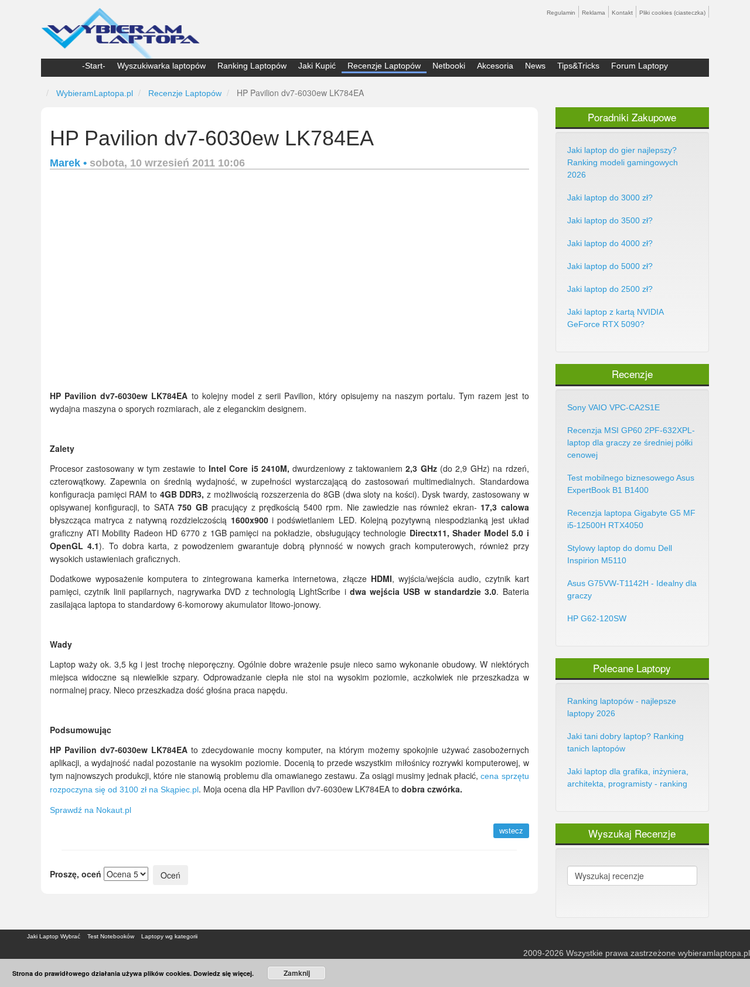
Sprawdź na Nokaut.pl (90, 810)
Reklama (593, 12)
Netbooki (448, 65)
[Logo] (120, 28)
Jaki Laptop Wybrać (53, 936)
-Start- (93, 65)
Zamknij (297, 973)
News (535, 65)
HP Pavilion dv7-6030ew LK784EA (212, 138)
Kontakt (622, 12)
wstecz (511, 830)
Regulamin (561, 12)
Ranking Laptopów (252, 65)
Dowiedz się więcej (222, 973)
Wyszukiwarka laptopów (161, 65)
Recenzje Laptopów (384, 65)
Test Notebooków (110, 936)
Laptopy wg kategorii (169, 936)
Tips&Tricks (578, 65)
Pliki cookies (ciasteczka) (672, 12)
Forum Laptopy (639, 65)
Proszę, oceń (75, 874)
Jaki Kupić (317, 65)
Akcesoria (495, 65)
